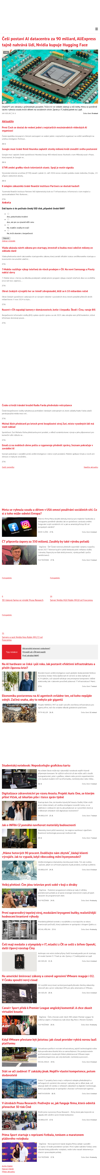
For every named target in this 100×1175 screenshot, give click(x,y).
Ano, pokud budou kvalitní (17, 216)
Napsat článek (8, 1169)
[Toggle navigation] (96, 29)
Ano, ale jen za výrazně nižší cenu (20, 222)
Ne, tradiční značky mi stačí (18, 227)
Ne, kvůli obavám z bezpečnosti (20, 233)
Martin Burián (44, 1093)
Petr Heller (43, 712)
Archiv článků (7, 1166)
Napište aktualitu (91, 467)
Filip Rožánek (43, 560)
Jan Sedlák (6, 113)
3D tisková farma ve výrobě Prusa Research (22, 600)
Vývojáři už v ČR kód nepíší (34, 652)
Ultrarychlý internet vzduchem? (36, 648)
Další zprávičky (8, 467)
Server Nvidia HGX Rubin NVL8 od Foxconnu (71, 600)
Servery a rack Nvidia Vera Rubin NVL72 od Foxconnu (22, 638)
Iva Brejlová (43, 816)
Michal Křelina (44, 929)
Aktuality (8, 121)
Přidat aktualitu (8, 1171)
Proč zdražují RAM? (30, 655)
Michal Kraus (43, 1062)
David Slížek (43, 532)
